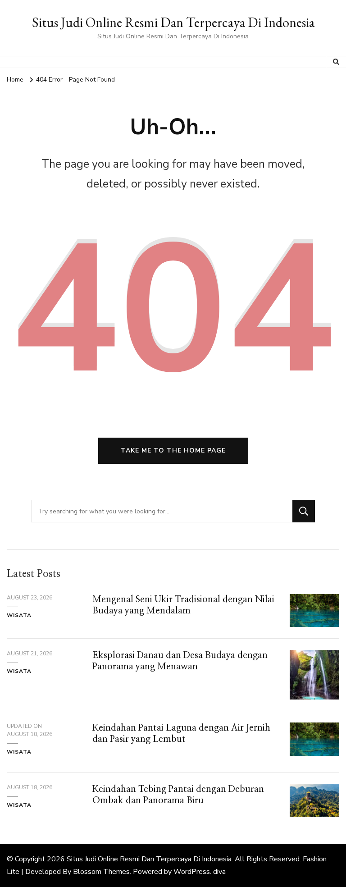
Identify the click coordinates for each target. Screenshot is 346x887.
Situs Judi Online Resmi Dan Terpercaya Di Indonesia (173, 22)
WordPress (191, 872)
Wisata (19, 615)
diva (219, 872)
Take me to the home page (173, 450)
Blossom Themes (101, 872)
